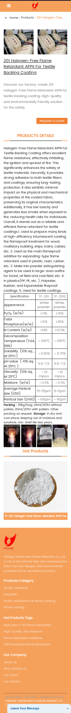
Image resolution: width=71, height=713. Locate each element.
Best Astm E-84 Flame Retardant (27, 625)
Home (14, 17)
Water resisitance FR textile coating (29, 601)
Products (27, 17)
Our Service (12, 681)
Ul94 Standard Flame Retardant (27, 644)
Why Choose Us (15, 668)
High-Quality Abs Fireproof (23, 631)
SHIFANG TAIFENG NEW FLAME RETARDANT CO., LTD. (34, 703)
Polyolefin (10, 594)
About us (10, 662)
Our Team (11, 675)
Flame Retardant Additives (23, 638)
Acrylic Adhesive (16, 588)
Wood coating (14, 607)
